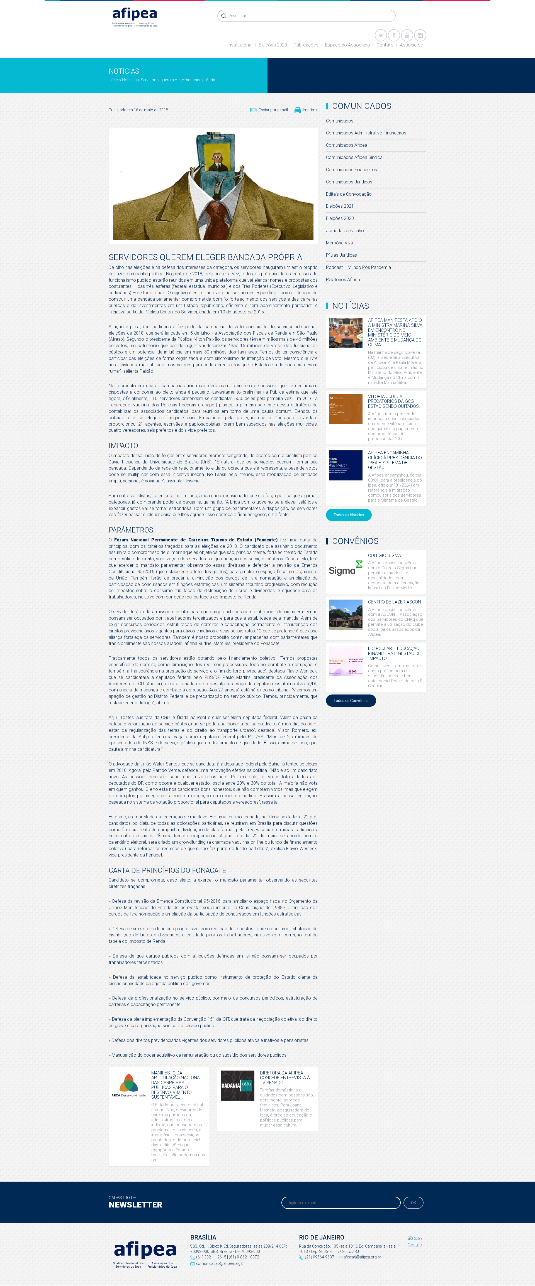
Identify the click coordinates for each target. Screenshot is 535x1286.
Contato (384, 45)
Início (113, 80)
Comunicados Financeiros (351, 169)
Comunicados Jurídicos (349, 182)
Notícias (129, 80)
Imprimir (310, 110)
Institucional (239, 45)
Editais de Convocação (349, 194)
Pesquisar (237, 15)
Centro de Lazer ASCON (394, 602)
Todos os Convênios (351, 700)
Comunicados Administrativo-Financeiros (366, 133)
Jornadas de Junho (345, 230)
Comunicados (339, 121)
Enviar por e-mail (273, 110)
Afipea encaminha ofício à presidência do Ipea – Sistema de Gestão (395, 460)
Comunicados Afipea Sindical (354, 157)
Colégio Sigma (384, 555)
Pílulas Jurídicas (341, 255)
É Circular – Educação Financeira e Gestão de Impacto (394, 653)
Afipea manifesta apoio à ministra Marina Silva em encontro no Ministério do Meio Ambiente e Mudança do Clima (395, 332)
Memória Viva (339, 243)
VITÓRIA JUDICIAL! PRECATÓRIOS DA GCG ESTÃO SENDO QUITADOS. (394, 401)
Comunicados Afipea (346, 145)
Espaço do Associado (347, 45)
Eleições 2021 (340, 206)
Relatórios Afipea (343, 279)
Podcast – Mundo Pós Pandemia (358, 267)
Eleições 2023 (273, 45)
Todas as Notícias (349, 515)
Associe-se (411, 45)
